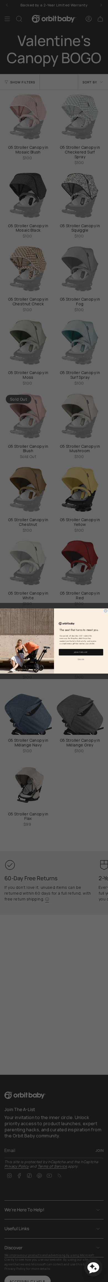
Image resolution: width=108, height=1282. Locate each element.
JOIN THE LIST (81, 652)
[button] (93, 1267)
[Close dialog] (105, 610)
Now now (81, 659)
